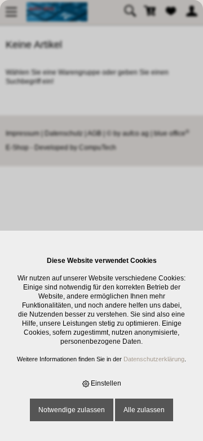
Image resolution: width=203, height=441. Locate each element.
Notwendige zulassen (71, 410)
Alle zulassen (144, 410)
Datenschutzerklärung (153, 359)
